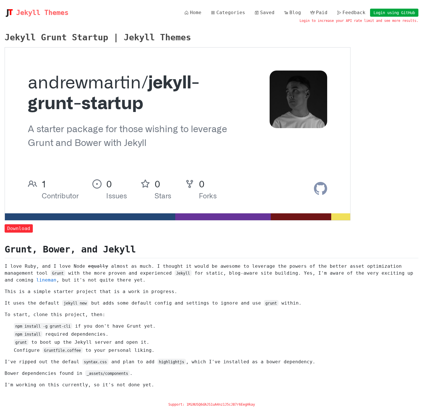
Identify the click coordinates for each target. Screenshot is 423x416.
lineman (46, 280)
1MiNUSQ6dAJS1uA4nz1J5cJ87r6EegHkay (220, 404)
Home (195, 12)
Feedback (353, 12)
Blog (295, 12)
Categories (230, 12)
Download (18, 228)
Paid (321, 12)
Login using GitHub (394, 12)
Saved (267, 12)
